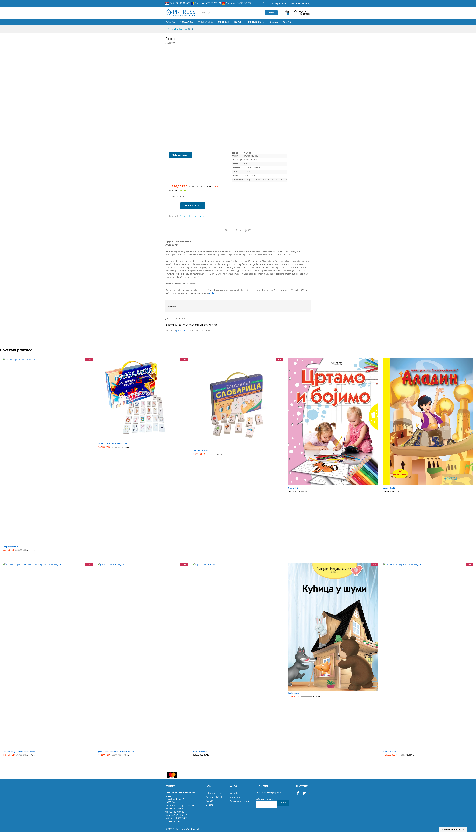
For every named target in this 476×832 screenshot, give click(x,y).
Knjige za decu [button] (205, 22)
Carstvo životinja (389, 752)
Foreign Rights (256, 22)
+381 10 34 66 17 (182, 3)
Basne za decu (186, 216)
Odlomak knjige (180, 155)
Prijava (269, 3)
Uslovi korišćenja (214, 793)
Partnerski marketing (301, 3)
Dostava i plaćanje (214, 797)
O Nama (273, 22)
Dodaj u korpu (192, 205)
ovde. (211, 293)
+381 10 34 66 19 (176, 811)
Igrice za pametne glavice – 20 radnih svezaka (116, 752)
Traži (271, 12)
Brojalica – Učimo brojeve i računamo (112, 444)
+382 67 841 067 (243, 3)
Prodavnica (180, 29)
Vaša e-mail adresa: (265, 799)
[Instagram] (309, 794)
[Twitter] (304, 793)
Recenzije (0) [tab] (243, 230)
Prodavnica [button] (186, 22)
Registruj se (280, 3)
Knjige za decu (200, 216)
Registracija (305, 14)
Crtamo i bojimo (294, 488)
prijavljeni (180, 330)
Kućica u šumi (293, 693)
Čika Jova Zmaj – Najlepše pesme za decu (19, 752)
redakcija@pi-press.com (183, 805)
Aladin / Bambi (389, 488)
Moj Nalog (234, 793)
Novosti (238, 22)
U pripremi (223, 22)
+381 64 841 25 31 (179, 815)
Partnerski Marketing (239, 801)
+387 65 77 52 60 (213, 3)
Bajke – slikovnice (200, 752)
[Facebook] (298, 793)
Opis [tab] (227, 230)
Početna (170, 22)
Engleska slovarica (200, 451)
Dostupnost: (174, 190)
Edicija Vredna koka (10, 547)
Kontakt (287, 22)
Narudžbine (235, 797)
